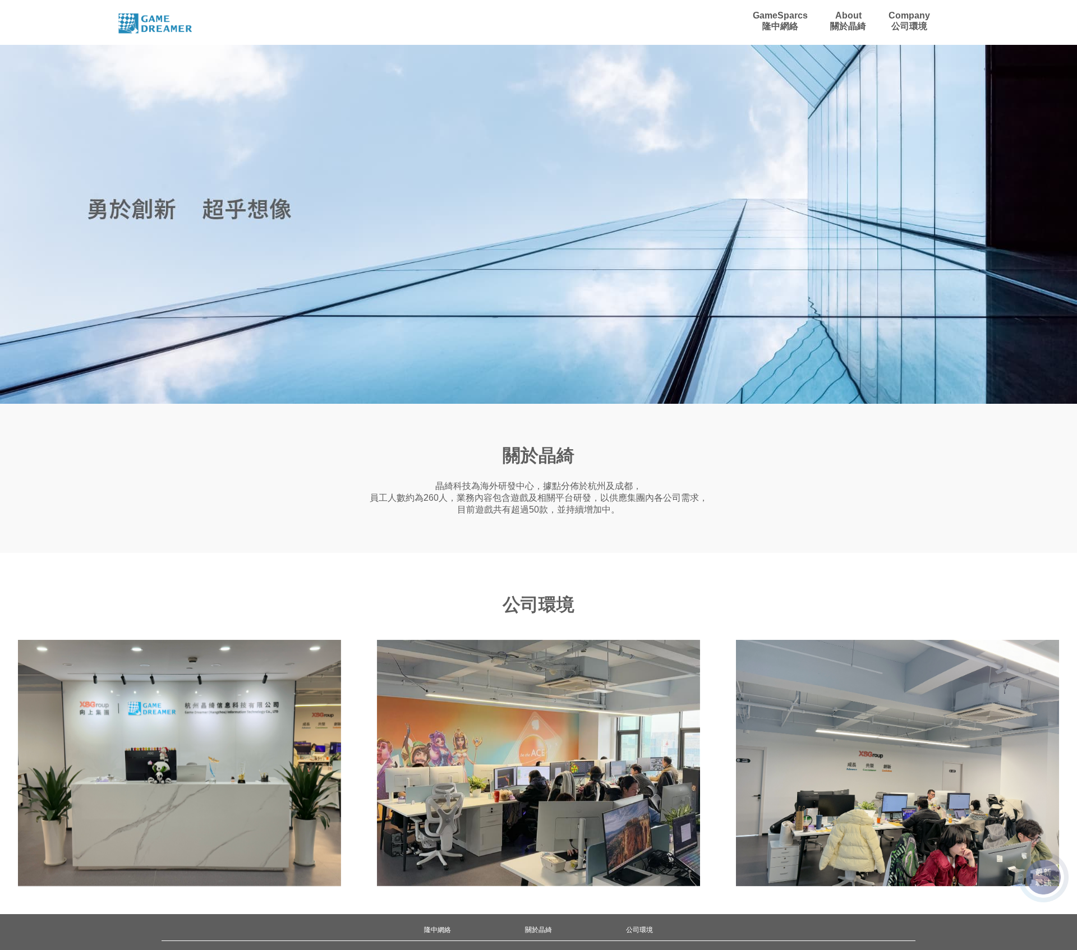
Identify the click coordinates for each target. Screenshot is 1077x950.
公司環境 (639, 930)
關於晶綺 (538, 930)
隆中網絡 (437, 930)
